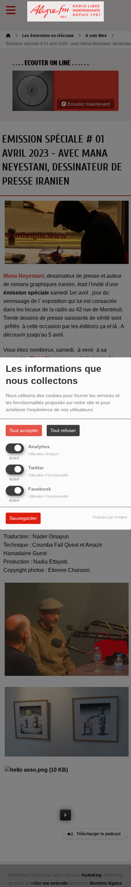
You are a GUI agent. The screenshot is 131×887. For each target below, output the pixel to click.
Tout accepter (23, 430)
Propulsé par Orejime (110, 517)
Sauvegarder (23, 518)
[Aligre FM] (65, 11)
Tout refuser (63, 430)
